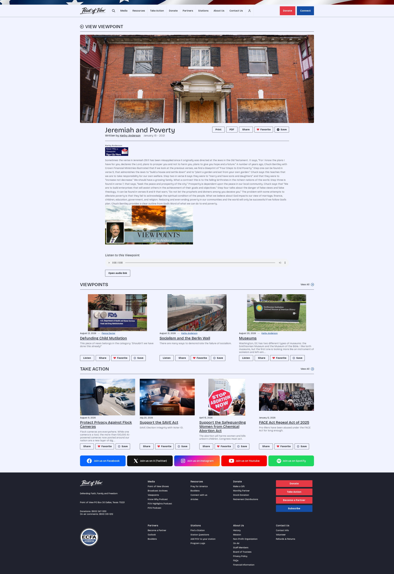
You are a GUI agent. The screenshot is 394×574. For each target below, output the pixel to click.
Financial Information (243, 565)
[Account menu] (249, 10)
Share (246, 129)
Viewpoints (153, 495)
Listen (87, 357)
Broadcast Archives (158, 490)
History (237, 530)
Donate (287, 10)
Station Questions (200, 534)
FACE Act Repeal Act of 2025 (284, 422)
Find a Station (198, 530)
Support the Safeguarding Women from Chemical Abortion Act (222, 426)
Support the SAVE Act (159, 422)
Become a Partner (294, 500)
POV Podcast (154, 508)
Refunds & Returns (285, 539)
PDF (231, 129)
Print (218, 129)
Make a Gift (239, 486)
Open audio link (117, 273)
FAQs (235, 560)
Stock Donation (241, 495)
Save (284, 129)
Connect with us (199, 495)
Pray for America (199, 486)
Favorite (265, 129)
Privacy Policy (240, 556)
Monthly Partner (241, 490)
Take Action (294, 491)
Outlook (152, 534)
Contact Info (282, 530)
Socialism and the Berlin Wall (185, 338)
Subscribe (294, 508)
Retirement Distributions (245, 499)
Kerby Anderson (130, 135)
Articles (194, 499)
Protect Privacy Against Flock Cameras (106, 424)
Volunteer (281, 534)
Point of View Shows (158, 486)
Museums (248, 338)
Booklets (195, 490)
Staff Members (240, 547)
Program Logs (198, 543)
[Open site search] (113, 11)
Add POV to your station (203, 539)
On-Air (236, 543)
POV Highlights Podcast (160, 503)
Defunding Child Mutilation (103, 338)
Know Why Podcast (158, 499)
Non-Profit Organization (245, 539)
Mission (237, 534)
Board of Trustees (242, 552)
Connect (305, 10)
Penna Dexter (108, 333)
